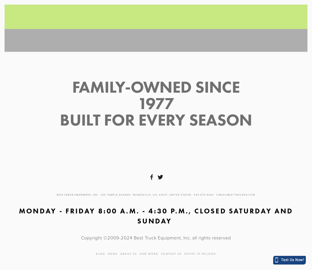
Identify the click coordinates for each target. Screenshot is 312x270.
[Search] (47, 17)
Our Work (149, 253)
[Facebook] (151, 177)
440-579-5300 (204, 195)
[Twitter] (160, 177)
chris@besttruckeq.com (235, 195)
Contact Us (171, 253)
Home (113, 253)
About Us (128, 253)
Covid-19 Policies (200, 253)
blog (100, 253)
